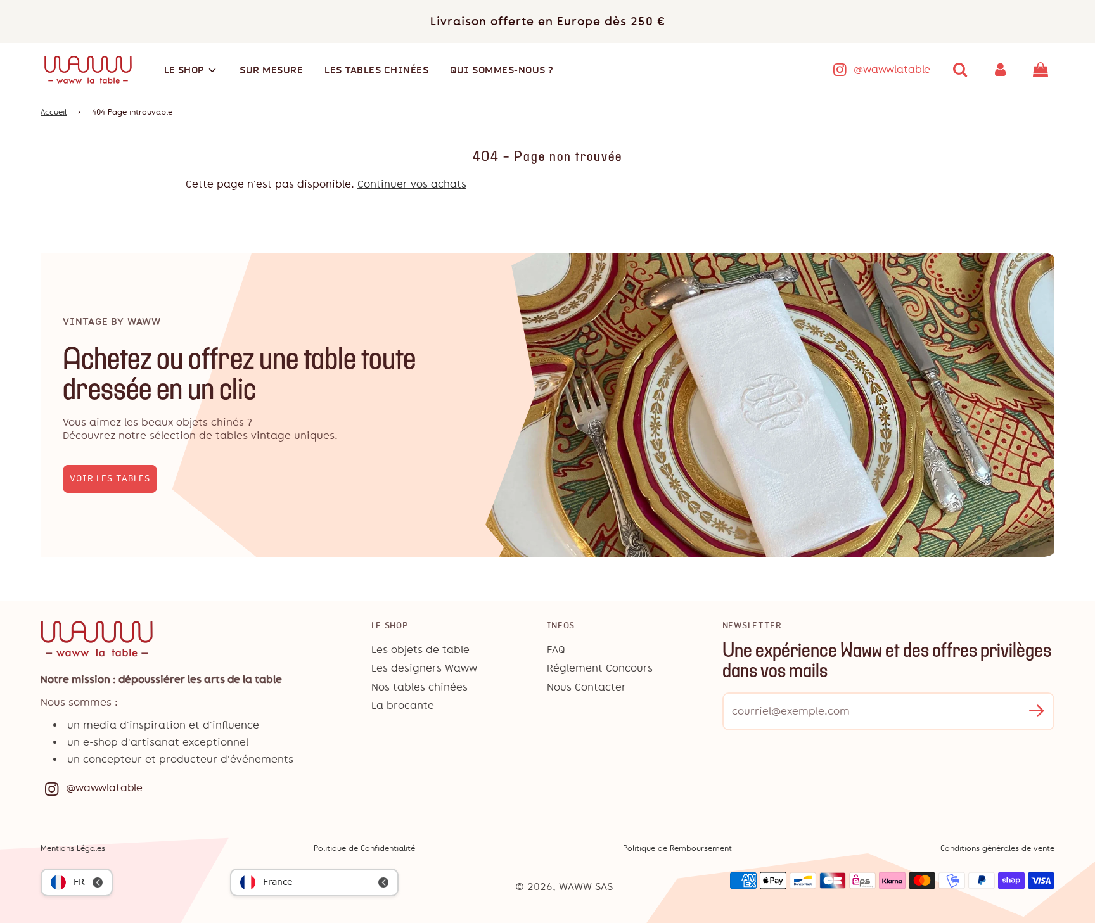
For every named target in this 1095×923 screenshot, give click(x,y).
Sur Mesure (271, 70)
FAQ (556, 650)
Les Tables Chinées (376, 70)
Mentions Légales (73, 848)
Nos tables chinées (419, 687)
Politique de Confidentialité (364, 848)
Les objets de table (420, 650)
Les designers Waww (424, 668)
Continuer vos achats (411, 184)
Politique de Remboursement (677, 848)
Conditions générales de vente (997, 848)
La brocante (402, 705)
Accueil (54, 112)
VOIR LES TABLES (110, 478)
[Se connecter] (1000, 69)
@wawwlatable (892, 69)
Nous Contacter (586, 687)
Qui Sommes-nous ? (502, 70)
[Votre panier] (1042, 69)
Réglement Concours (600, 668)
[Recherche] (960, 69)
